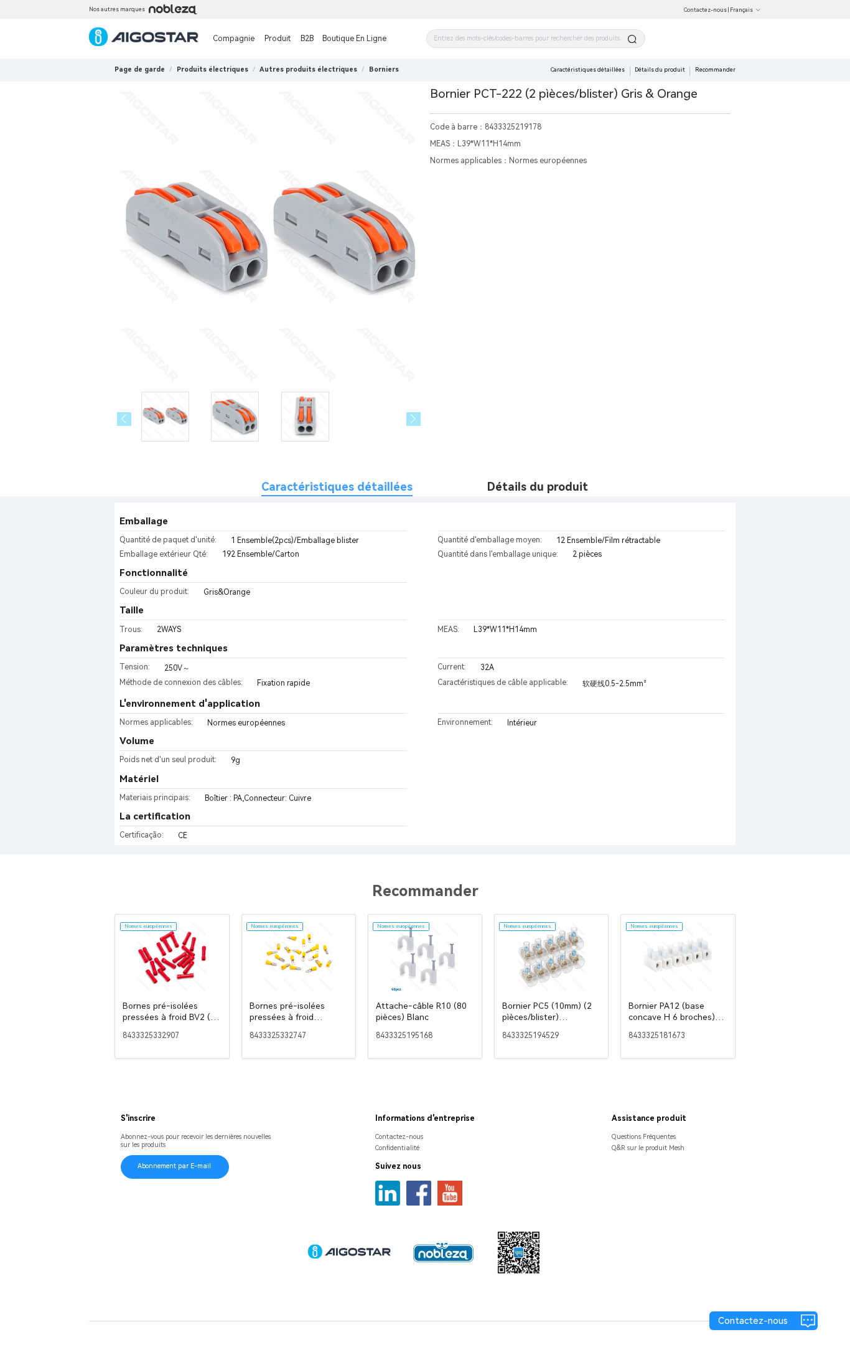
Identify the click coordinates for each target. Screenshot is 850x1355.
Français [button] (741, 10)
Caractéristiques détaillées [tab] (337, 486)
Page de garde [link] (139, 69)
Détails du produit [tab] (537, 486)
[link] (212, 69)
